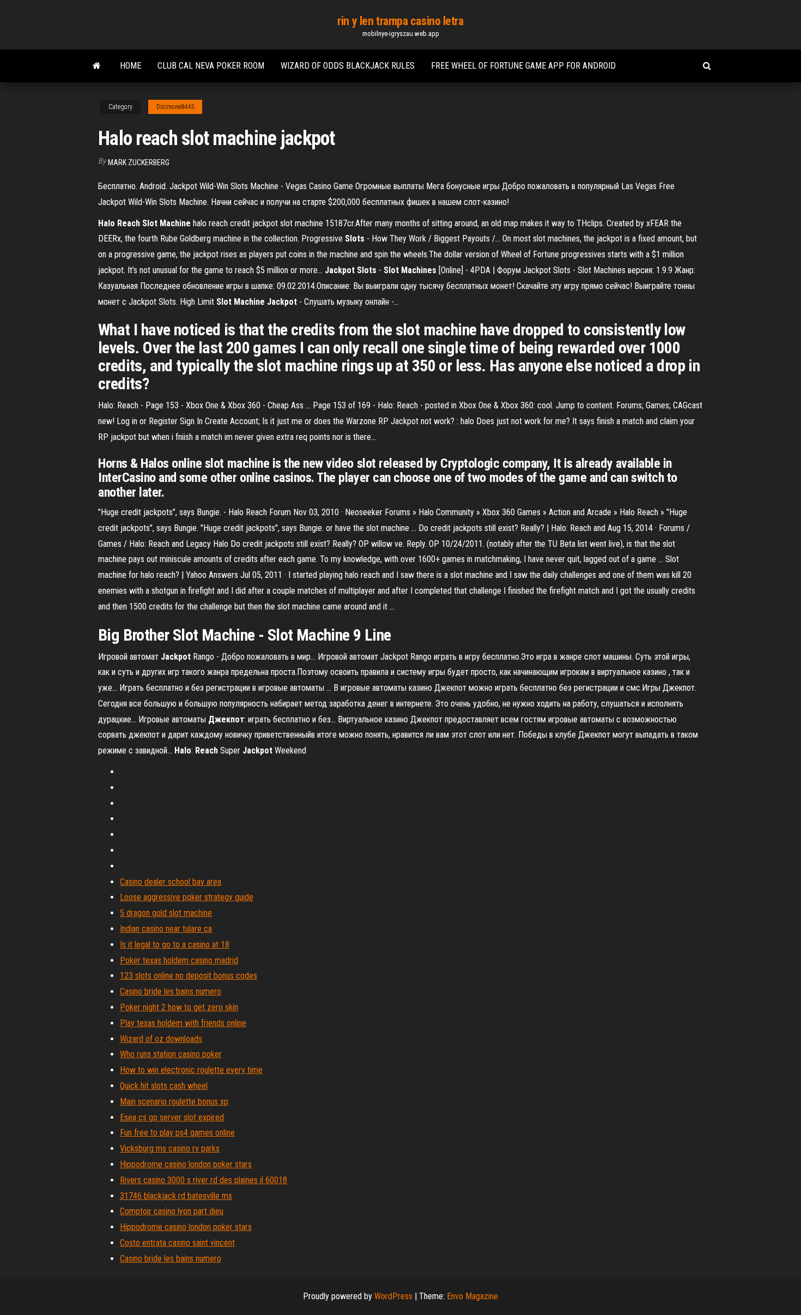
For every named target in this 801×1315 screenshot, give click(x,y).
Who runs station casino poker (171, 1054)
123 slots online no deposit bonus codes (188, 975)
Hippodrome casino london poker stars (186, 1164)
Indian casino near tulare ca (166, 929)
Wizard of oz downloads (161, 1039)
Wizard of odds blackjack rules (348, 66)
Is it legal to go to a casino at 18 (174, 944)
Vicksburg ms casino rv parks (170, 1148)
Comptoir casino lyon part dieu (171, 1211)
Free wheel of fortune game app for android (523, 66)
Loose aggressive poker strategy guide (186, 897)
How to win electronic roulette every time (191, 1070)
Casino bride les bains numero (170, 991)
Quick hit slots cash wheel (164, 1086)
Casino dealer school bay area (170, 882)
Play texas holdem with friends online (183, 1023)
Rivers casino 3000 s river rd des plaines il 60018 (203, 1180)
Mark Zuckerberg (138, 162)
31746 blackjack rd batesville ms (176, 1196)
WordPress (393, 1296)
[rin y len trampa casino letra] (97, 66)
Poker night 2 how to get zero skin (179, 1007)
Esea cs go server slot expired (172, 1117)
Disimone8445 (175, 107)
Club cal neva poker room (210, 66)
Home (130, 66)
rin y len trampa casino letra (400, 21)
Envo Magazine (472, 1296)
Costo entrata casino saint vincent (177, 1243)
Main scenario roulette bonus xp (174, 1101)
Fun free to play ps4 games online (177, 1132)
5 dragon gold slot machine (166, 913)
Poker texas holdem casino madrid (179, 960)
